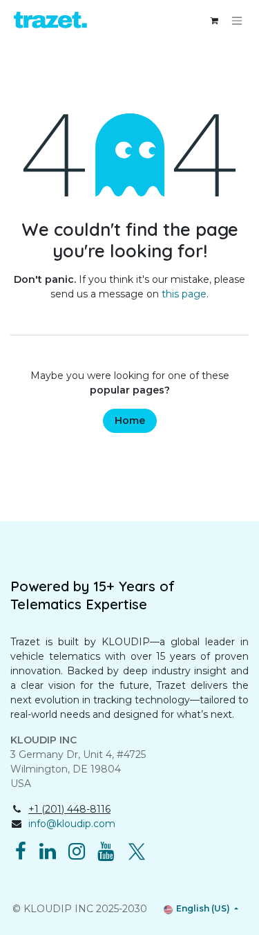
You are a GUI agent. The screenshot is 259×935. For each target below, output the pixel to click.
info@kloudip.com (71, 823)
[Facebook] (20, 851)
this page (184, 294)
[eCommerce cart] (214, 21)
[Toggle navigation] (237, 21)
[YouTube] (106, 851)
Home (130, 420)
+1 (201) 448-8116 (69, 809)
